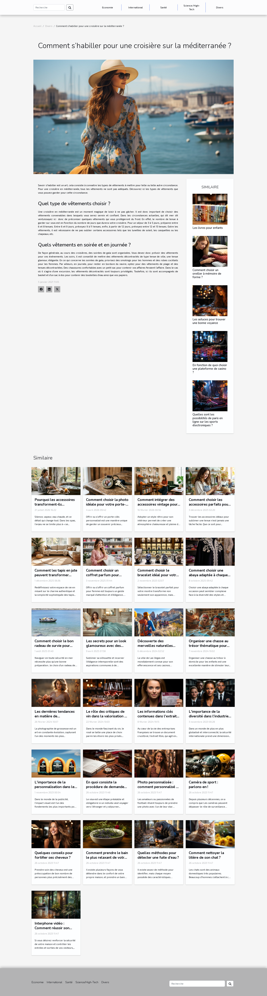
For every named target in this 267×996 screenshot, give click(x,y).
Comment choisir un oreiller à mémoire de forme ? (207, 273)
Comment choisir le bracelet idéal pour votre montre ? (158, 575)
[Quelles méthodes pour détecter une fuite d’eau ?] (158, 833)
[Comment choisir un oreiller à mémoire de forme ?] (210, 251)
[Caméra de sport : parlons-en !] (210, 763)
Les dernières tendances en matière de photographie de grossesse (55, 718)
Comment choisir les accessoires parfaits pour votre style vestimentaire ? (209, 506)
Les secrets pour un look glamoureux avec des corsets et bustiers (106, 646)
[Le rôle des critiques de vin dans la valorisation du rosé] (107, 692)
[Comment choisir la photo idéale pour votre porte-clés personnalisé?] (107, 480)
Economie (107, 7)
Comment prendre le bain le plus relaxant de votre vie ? (107, 858)
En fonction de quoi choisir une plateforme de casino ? (210, 368)
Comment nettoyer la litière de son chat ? (206, 855)
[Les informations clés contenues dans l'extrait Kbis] (158, 692)
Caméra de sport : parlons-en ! (203, 784)
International (135, 7)
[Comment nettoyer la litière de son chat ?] (210, 833)
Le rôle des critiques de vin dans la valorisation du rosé (107, 716)
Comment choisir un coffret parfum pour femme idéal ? (102, 575)
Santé (163, 7)
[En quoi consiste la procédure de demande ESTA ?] (107, 763)
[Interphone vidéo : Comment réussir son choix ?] (56, 904)
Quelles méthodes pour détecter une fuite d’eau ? (158, 855)
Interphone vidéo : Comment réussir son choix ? (52, 928)
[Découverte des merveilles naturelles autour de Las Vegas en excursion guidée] (158, 621)
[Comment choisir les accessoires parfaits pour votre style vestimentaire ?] (210, 480)
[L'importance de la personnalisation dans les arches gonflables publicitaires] (56, 763)
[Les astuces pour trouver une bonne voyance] (210, 300)
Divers (219, 7)
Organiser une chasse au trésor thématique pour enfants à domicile (208, 646)
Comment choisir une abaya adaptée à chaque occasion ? (208, 575)
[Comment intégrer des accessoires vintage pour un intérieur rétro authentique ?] (158, 480)
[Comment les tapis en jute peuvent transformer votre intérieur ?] (56, 551)
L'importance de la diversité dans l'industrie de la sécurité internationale (209, 718)
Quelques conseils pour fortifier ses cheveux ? (54, 855)
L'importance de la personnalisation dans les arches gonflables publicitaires (55, 789)
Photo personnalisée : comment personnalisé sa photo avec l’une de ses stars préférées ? (159, 789)
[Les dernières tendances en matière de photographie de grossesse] (56, 692)
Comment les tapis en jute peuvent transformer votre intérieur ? (56, 575)
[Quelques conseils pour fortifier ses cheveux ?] (56, 833)
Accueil (37, 25)
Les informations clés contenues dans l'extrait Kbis (157, 716)
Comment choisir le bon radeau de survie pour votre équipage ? (54, 646)
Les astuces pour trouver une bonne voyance (209, 321)
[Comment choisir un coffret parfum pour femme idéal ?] (107, 551)
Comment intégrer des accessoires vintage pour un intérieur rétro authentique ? (158, 506)
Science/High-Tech (192, 7)
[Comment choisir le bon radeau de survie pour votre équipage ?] (56, 621)
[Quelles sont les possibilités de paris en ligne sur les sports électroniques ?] (210, 395)
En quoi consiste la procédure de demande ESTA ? (105, 787)
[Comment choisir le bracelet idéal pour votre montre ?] (158, 551)
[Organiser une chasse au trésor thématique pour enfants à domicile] (210, 621)
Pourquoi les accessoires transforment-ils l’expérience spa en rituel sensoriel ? (55, 506)
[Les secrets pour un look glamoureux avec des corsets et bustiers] (107, 621)
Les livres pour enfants (208, 228)
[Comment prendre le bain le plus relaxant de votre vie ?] (107, 833)
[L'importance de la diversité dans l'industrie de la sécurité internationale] (210, 692)
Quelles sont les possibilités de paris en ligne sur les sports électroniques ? (208, 420)
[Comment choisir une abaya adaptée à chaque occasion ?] (210, 551)
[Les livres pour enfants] (210, 208)
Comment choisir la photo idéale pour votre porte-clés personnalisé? (107, 504)
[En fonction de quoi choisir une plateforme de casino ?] (210, 346)
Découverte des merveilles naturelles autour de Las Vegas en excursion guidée (157, 648)
